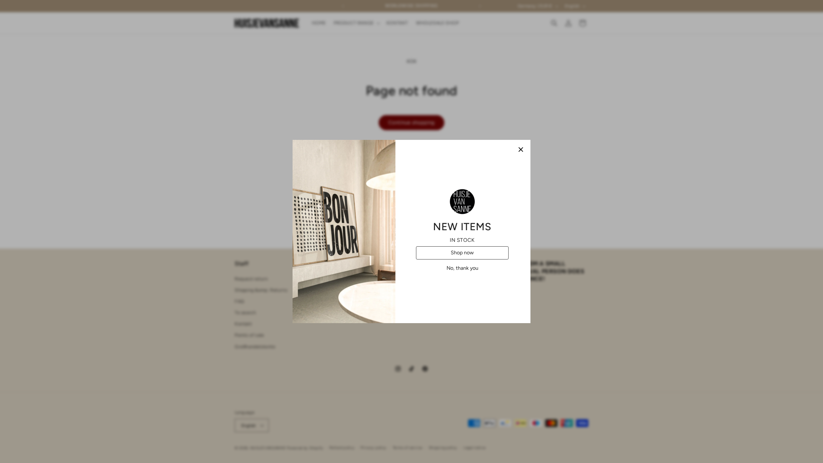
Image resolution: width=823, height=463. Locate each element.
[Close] (520, 149)
